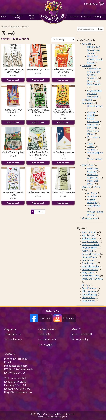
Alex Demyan (89, 235)
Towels (90, 146)
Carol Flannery (89, 294)
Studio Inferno (89, 263)
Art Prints (92, 196)
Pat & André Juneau (92, 279)
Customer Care (47, 339)
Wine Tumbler (95, 159)
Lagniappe (98, 16)
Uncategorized (90, 218)
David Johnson (89, 288)
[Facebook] (41, 318)
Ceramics (85, 16)
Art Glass (73, 16)
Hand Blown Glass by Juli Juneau (93, 50)
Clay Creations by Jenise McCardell (94, 93)
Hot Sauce (92, 125)
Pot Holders (93, 137)
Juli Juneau (88, 260)
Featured (87, 100)
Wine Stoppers (95, 153)
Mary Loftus (88, 272)
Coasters (91, 112)
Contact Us (44, 334)
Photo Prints (93, 205)
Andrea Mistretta (91, 254)
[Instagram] (65, 318)
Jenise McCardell (91, 276)
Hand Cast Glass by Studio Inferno (95, 59)
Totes (90, 143)
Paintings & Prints (17, 16)
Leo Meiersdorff (90, 269)
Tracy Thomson (90, 241)
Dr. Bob (86, 285)
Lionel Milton (88, 297)
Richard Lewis (89, 238)
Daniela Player (89, 257)
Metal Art (92, 128)
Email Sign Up (12, 334)
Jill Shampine (89, 291)
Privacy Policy (80, 339)
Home (4, 16)
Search (100, 29)
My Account (45, 344)
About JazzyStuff (82, 334)
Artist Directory (13, 339)
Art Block (92, 193)
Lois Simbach (88, 300)
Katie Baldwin (89, 232)
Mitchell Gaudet (90, 266)
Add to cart (13, 80)
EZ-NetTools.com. (54, 417)
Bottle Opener (95, 106)
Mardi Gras (32, 16)
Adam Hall (87, 251)
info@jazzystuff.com (16, 365)
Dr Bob (91, 115)
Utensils (91, 149)
